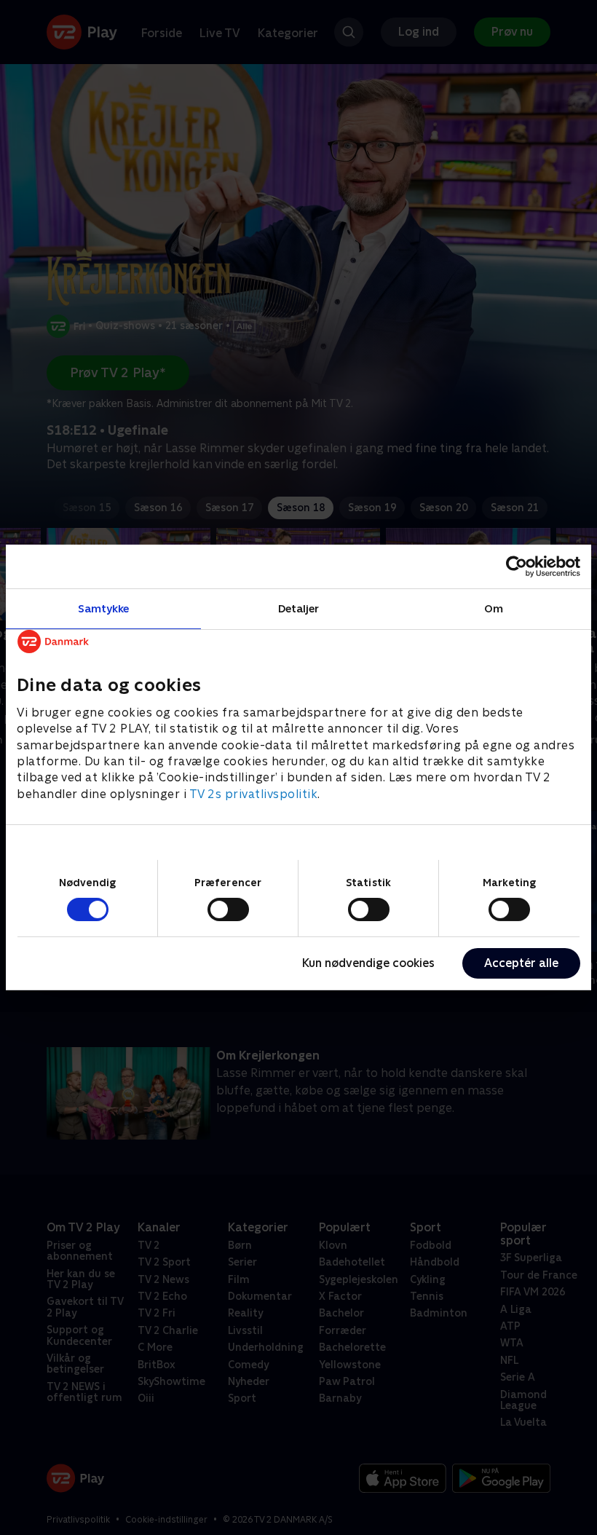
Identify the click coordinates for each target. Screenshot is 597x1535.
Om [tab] (493, 608)
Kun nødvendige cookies (368, 963)
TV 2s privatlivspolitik (253, 794)
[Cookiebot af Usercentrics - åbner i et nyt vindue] (516, 566)
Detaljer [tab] (299, 608)
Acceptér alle (521, 963)
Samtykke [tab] (104, 608)
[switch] (228, 909)
